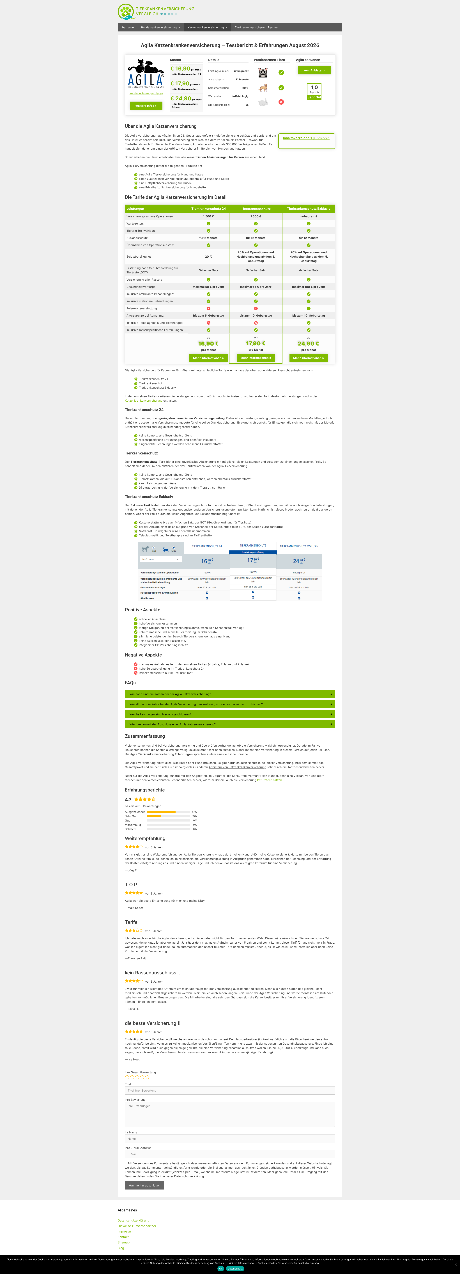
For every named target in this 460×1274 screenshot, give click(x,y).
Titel (128, 1084)
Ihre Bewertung (135, 1099)
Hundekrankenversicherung (159, 27)
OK (221, 1268)
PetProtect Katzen (269, 780)
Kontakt (123, 1237)
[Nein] (455, 1264)
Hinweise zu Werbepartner (137, 1226)
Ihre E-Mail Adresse (138, 1148)
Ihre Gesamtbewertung (140, 1072)
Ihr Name (131, 1132)
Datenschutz (235, 1268)
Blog (121, 1248)
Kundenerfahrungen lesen (146, 93)
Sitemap (124, 1242)
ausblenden (321, 138)
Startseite (127, 27)
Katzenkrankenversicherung (206, 27)
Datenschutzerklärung (133, 1220)
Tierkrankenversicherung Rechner (257, 27)
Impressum (126, 1231)
